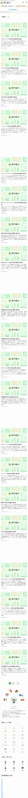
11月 (2, 795)
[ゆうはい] (6, 3)
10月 (2, 793)
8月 (2, 790)
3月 (2, 782)
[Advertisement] (14, 146)
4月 (2, 784)
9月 (2, 792)
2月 (2, 780)
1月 (2, 779)
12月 (2, 797)
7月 (2, 789)
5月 (2, 785)
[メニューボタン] (23, 2)
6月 (2, 787)
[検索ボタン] (26, 2)
